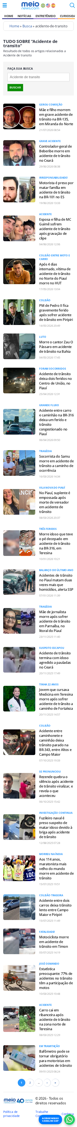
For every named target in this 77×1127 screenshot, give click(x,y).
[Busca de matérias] (72, 6)
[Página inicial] (30, 5)
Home (8, 16)
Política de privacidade (11, 1114)
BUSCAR (15, 87)
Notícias (24, 16)
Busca (27, 26)
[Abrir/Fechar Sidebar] (4, 5)
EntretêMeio (45, 16)
